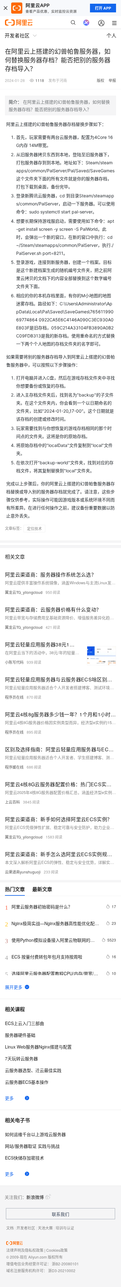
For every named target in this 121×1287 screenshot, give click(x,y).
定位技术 (34, 528)
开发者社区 (25, 1227)
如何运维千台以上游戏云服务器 (35, 1134)
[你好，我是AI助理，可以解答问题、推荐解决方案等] (86, 22)
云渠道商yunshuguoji (23, 871)
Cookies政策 (57, 1250)
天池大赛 (45, 1227)
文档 (10, 1227)
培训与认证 (65, 1227)
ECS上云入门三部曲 (24, 1023)
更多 (9, 1098)
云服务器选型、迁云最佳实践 (33, 1070)
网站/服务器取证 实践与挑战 (32, 1146)
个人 (111, 35)
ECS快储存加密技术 (24, 1158)
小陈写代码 (14, 662)
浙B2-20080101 (65, 1263)
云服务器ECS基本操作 (26, 1082)
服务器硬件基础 (20, 1035)
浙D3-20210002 (61, 1270)
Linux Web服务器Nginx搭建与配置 (38, 1047)
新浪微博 (35, 1197)
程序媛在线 (14, 767)
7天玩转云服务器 (21, 1058)
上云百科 (12, 801)
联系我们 (60, 1214)
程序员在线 (14, 697)
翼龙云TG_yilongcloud (24, 592)
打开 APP (103, 8)
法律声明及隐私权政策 (24, 1250)
